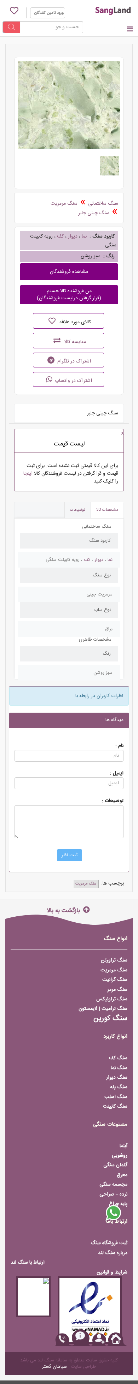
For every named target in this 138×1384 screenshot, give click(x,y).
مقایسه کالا (74, 342)
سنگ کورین (110, 1018)
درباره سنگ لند (112, 1253)
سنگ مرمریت (64, 203)
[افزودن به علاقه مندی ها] (52, 321)
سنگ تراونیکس (111, 999)
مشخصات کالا (107, 510)
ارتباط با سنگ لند (28, 1262)
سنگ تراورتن (114, 960)
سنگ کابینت (115, 1106)
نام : (119, 746)
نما (84, 236)
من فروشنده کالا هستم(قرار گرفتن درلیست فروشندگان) (69, 294)
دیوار (72, 236)
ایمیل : (116, 773)
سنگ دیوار (116, 1077)
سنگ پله (118, 1087)
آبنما (123, 1146)
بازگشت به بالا (64, 910)
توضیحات (77, 510)
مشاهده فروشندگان (69, 272)
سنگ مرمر (117, 989)
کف (60, 236)
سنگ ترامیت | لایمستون (103, 1009)
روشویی (119, 1155)
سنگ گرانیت (114, 980)
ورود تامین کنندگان (49, 13)
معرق (122, 1175)
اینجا (28, 473)
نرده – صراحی (113, 1194)
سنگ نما (119, 1068)
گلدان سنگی (115, 1165)
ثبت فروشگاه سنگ (109, 1243)
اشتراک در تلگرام (73, 361)
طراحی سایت (83, 1367)
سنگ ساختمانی (103, 203)
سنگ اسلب (115, 1097)
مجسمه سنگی (113, 1184)
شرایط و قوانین (112, 1272)
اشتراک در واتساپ (72, 381)
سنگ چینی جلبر (93, 213)
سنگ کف (118, 1058)
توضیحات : (112, 801)
